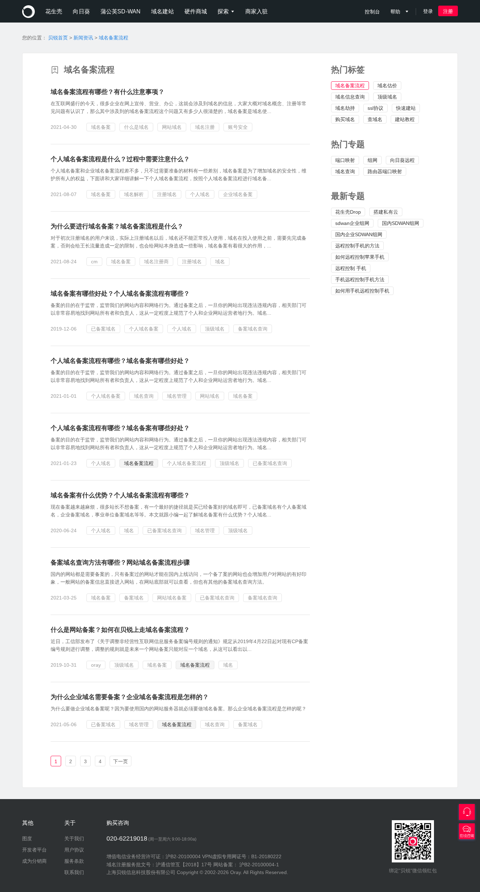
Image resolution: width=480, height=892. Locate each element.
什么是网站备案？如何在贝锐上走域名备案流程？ (120, 629)
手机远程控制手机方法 (359, 279)
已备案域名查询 (270, 463)
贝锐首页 (58, 37)
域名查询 (345, 171)
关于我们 (74, 838)
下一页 (120, 761)
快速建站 (406, 108)
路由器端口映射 (385, 171)
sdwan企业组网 (352, 223)
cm (94, 261)
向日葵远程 (402, 160)
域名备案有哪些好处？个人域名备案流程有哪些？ (120, 293)
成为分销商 (34, 861)
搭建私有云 (386, 212)
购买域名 (345, 119)
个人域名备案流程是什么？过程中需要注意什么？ (120, 159)
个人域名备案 (143, 329)
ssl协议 (375, 108)
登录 (428, 11)
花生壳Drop (348, 212)
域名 (220, 261)
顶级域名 (387, 97)
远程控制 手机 (350, 268)
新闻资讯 (83, 37)
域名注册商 (156, 261)
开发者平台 (34, 850)
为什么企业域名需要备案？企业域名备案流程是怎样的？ (130, 697)
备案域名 (134, 598)
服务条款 (74, 861)
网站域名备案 (172, 598)
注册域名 (167, 194)
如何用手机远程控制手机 (362, 291)
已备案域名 (103, 329)
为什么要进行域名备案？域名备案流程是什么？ (117, 226)
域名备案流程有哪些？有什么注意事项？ (107, 91)
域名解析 (134, 194)
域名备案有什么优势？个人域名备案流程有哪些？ (120, 495)
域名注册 (205, 127)
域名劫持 (345, 108)
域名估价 (387, 85)
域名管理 (177, 396)
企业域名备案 (238, 194)
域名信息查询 (350, 97)
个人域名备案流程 (186, 463)
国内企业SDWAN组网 (358, 234)
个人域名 (200, 194)
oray (96, 665)
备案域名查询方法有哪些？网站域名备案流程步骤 (120, 562)
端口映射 (345, 160)
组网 (372, 160)
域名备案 (101, 127)
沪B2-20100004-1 (259, 864)
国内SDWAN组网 (400, 223)
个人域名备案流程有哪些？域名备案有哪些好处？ (120, 360)
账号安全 (238, 127)
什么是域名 (136, 127)
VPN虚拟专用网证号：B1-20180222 (241, 856)
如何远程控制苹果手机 (359, 257)
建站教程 (405, 119)
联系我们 (74, 872)
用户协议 (74, 850)
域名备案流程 (113, 37)
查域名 (375, 119)
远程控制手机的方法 (357, 246)
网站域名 (172, 127)
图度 (27, 838)
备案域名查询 (252, 329)
